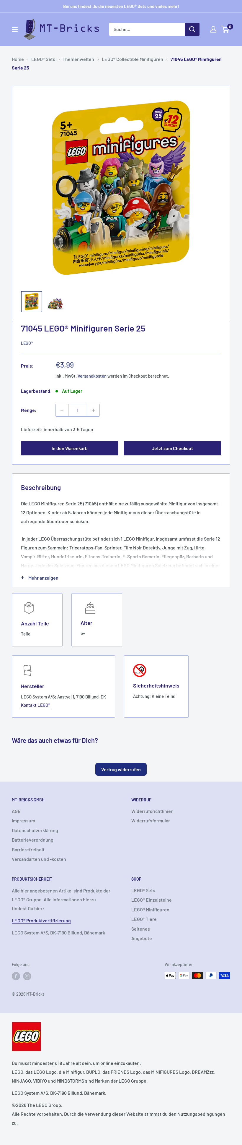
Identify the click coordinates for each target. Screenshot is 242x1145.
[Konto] (213, 29)
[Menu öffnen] (15, 29)
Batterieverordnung (32, 839)
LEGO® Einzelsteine (151, 900)
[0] (225, 29)
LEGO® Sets (43, 59)
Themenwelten (78, 59)
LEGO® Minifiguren (150, 909)
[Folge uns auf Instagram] (27, 976)
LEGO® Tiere (144, 919)
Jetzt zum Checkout (172, 448)
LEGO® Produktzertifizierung (41, 920)
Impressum (23, 820)
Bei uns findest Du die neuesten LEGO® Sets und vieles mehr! (121, 6)
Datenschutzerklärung (35, 830)
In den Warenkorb (70, 448)
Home (18, 59)
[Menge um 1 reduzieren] (62, 410)
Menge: (29, 410)
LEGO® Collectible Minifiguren (132, 59)
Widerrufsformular (150, 820)
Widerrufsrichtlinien (152, 811)
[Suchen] (192, 29)
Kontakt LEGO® (35, 705)
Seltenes (140, 928)
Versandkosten (92, 376)
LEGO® (27, 343)
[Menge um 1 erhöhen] (93, 410)
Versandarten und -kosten (39, 859)
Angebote (141, 938)
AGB (16, 811)
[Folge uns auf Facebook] (16, 976)
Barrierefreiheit (28, 849)
